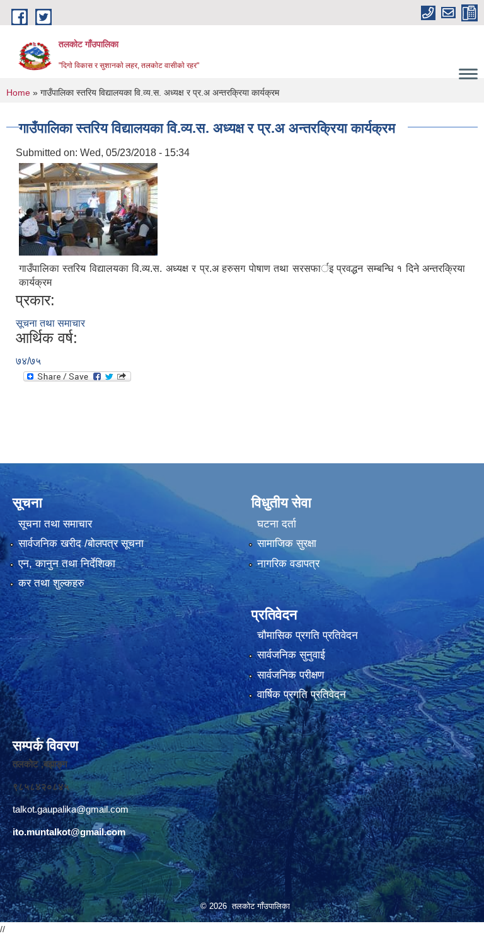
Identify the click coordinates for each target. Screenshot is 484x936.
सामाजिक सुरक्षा (286, 544)
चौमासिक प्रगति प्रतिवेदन (307, 635)
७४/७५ (28, 361)
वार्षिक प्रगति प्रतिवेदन (301, 695)
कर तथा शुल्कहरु (51, 583)
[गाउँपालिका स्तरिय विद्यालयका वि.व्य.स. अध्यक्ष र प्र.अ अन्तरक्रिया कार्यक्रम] (88, 208)
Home (18, 92)
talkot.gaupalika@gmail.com (71, 809)
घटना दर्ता (276, 524)
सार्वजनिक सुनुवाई (291, 655)
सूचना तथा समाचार (50, 323)
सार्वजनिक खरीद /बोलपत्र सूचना (81, 544)
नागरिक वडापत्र (288, 564)
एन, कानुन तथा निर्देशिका (66, 564)
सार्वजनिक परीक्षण (290, 675)
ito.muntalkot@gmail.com (69, 831)
